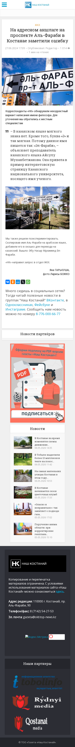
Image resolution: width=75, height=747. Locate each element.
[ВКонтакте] (7, 282)
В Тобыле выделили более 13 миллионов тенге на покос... (47, 458)
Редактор (51, 48)
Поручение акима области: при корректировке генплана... (46, 529)
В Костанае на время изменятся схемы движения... (47, 441)
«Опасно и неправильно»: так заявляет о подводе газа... (47, 509)
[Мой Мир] (18, 282)
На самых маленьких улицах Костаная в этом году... (48, 474)
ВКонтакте (55, 300)
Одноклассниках (19, 304)
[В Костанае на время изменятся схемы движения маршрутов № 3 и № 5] (24, 442)
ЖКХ (37, 25)
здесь (60, 591)
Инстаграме (15, 309)
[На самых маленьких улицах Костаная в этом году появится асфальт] (24, 476)
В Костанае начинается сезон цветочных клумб (46, 491)
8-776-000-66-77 (48, 314)
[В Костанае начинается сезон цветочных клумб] (24, 492)
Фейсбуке (42, 304)
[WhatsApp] (28, 282)
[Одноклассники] (13, 282)
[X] (23, 282)
